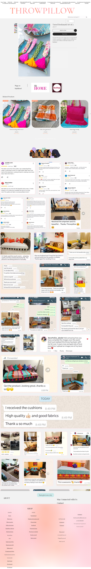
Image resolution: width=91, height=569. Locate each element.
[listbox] (70, 21)
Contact (60, 503)
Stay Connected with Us (67, 499)
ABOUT (7, 498)
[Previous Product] (1, 114)
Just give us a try (45, 495)
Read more (55, 42)
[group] (45, 118)
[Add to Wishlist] (75, 30)
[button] (70, 21)
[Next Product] (90, 114)
